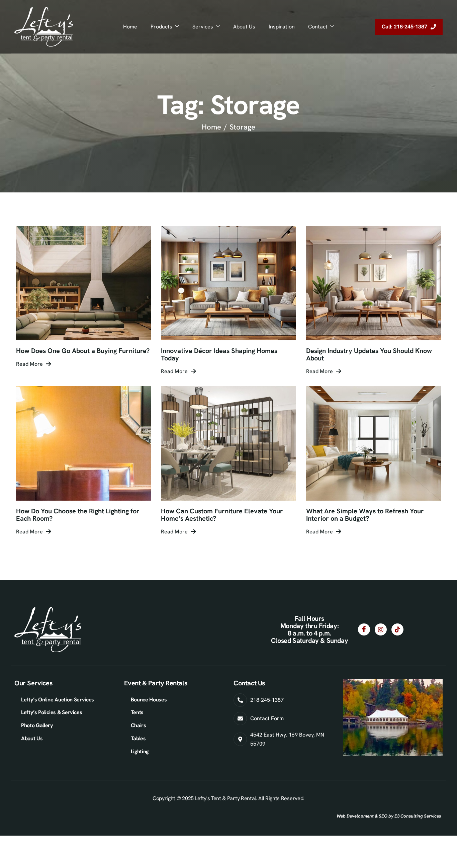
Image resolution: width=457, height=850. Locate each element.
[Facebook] (364, 629)
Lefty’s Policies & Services (51, 712)
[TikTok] (397, 629)
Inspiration (282, 26)
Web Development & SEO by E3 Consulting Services (389, 816)
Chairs (138, 725)
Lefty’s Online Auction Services (57, 699)
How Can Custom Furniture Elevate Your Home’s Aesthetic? (222, 515)
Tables (138, 738)
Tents (137, 712)
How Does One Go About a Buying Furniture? (83, 350)
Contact (318, 26)
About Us (244, 26)
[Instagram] (381, 629)
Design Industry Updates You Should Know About (369, 354)
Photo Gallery (37, 725)
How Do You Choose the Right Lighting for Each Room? (78, 515)
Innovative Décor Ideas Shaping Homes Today (219, 354)
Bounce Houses (149, 699)
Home (130, 26)
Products (161, 26)
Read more (29, 363)
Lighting (140, 751)
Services (202, 26)
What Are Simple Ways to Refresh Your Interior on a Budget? (365, 515)
